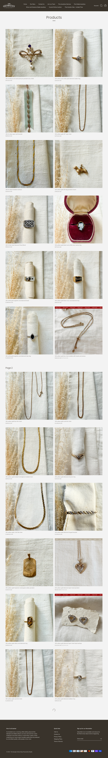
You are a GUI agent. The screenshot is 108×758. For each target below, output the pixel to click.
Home (25, 4)
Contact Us (41, 4)
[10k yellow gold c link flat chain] (29, 507)
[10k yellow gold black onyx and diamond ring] (78, 275)
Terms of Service (58, 741)
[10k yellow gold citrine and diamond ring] (29, 618)
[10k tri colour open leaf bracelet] (29, 108)
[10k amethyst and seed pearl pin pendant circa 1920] (29, 53)
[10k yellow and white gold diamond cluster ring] (78, 53)
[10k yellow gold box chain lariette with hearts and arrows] (78, 330)
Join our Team (51, 4)
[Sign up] (101, 739)
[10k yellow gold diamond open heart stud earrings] (78, 618)
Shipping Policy (58, 739)
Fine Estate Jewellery (79, 4)
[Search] (101, 5)
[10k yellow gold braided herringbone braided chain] (29, 451)
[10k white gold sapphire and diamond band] (29, 275)
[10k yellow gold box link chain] (29, 396)
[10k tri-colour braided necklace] (29, 164)
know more (28, 739)
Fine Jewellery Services (64, 4)
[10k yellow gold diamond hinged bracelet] (78, 507)
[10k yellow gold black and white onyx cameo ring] (78, 219)
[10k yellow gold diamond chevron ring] (78, 451)
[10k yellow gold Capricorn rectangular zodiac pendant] (29, 562)
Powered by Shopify (27, 752)
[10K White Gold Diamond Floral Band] (29, 219)
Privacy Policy (57, 736)
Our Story (32, 4)
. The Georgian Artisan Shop (16, 752)
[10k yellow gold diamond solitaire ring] (78, 673)
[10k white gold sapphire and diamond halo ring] (29, 330)
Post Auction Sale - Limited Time (74, 7)
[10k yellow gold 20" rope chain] (78, 108)
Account (96, 5)
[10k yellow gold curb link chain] (29, 673)
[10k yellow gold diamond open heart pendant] (78, 562)
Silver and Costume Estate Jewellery (36, 7)
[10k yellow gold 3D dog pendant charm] (78, 164)
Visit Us (56, 732)
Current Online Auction (55, 7)
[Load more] (54, 710)
